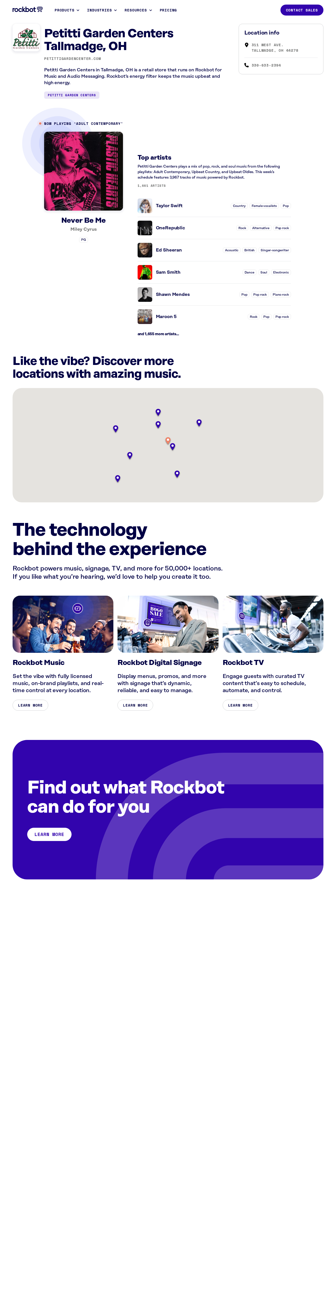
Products (64, 10)
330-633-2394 (266, 65)
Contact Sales (302, 10)
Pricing (168, 10)
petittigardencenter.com (72, 58)
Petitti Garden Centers (72, 95)
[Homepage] (28, 9)
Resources (136, 10)
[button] (168, 441)
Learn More (30, 705)
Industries (99, 10)
